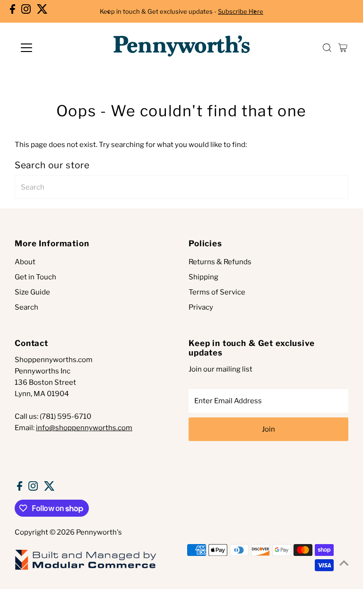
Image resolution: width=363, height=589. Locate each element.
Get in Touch (35, 277)
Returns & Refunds (220, 262)
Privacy (201, 307)
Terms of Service (217, 292)
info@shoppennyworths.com (84, 428)
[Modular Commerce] (85, 569)
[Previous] (108, 11)
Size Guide (32, 292)
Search (26, 307)
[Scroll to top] (344, 563)
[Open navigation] (54, 48)
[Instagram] (26, 11)
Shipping (203, 277)
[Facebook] (12, 11)
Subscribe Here (240, 11)
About (25, 262)
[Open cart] (342, 47)
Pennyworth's (99, 532)
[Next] (254, 11)
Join (268, 429)
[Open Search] (327, 47)
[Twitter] (42, 11)
